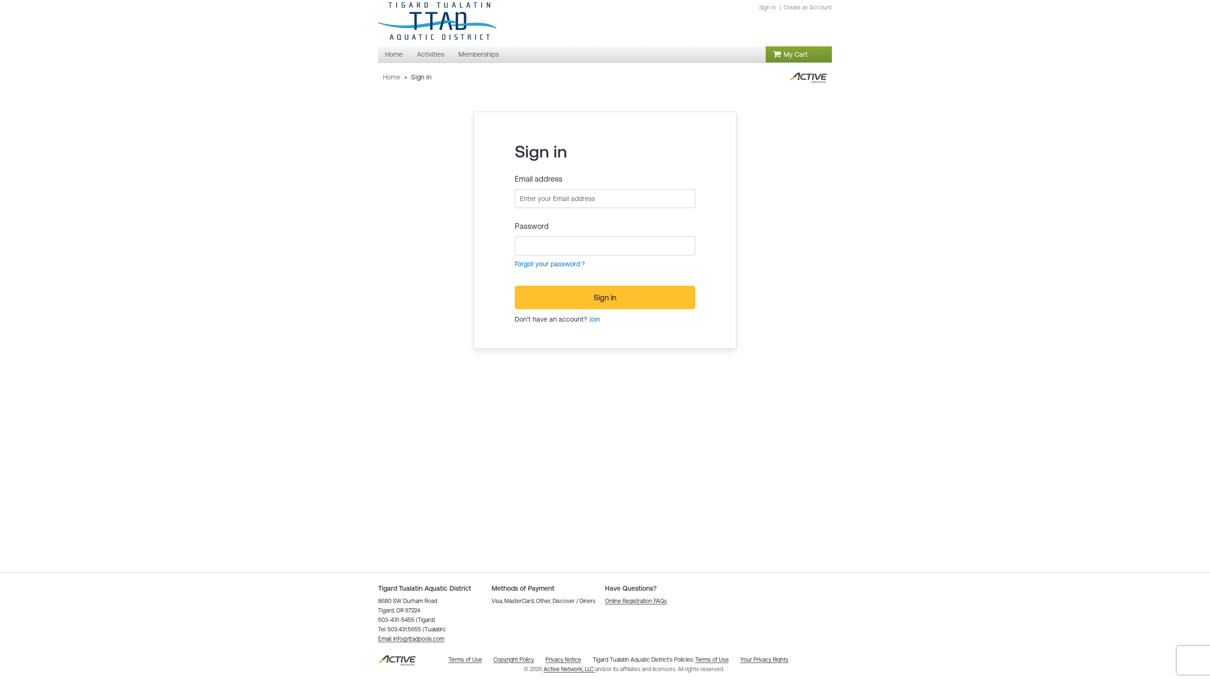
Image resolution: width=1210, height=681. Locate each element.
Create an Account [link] (808, 7)
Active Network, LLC (569, 669)
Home (391, 77)
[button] (411, 639)
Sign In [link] (767, 7)
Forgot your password (547, 264)
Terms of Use (712, 659)
